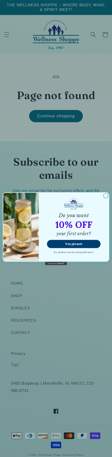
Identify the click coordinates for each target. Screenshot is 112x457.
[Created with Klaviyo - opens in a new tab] (56, 263)
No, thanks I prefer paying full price (74, 251)
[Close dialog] (105, 195)
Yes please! (73, 244)
